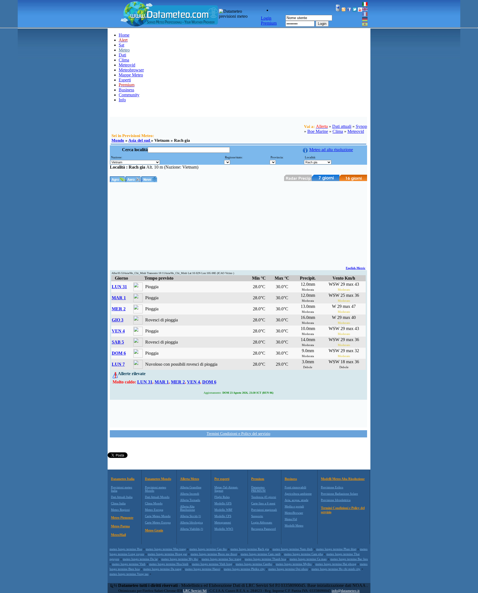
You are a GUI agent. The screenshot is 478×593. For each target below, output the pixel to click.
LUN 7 (118, 364)
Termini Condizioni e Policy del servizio (238, 434)
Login (322, 24)
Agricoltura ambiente (298, 493)
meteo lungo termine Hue (126, 549)
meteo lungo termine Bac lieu (349, 559)
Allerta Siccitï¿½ (190, 516)
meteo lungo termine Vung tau (129, 574)
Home (124, 35)
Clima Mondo (154, 503)
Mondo (117, 140)
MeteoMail (118, 535)
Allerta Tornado (190, 500)
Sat (121, 45)
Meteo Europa (154, 509)
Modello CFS (222, 516)
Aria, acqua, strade (296, 500)
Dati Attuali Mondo (157, 497)
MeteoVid (291, 519)
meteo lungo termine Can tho (208, 549)
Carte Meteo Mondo (158, 516)
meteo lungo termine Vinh (129, 564)
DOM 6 (119, 353)
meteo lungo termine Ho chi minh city (335, 569)
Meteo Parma (120, 526)
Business (126, 89)
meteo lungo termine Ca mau (308, 559)
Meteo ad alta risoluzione (331, 149)
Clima (124, 60)
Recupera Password (263, 528)
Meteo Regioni (120, 509)
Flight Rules (222, 497)
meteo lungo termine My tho (179, 559)
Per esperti (221, 479)
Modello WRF (223, 509)
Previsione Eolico (332, 487)
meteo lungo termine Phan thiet (336, 549)
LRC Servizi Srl (195, 591)
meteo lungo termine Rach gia (249, 549)
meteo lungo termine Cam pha (303, 554)
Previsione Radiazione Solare (339, 493)
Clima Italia (118, 503)
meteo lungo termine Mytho (294, 564)
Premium (257, 479)
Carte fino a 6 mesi (263, 503)
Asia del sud (139, 140)
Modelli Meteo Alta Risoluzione (343, 479)
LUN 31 (119, 286)
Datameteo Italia (122, 479)
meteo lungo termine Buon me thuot (214, 554)
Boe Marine (317, 131)
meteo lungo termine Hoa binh (168, 564)
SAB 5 (118, 342)
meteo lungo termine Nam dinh (292, 549)
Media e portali (294, 506)
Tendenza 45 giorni (263, 497)
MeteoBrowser (294, 512)
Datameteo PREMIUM (258, 489)
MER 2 (119, 308)
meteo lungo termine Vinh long (212, 564)
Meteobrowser (131, 70)
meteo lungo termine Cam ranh (260, 554)
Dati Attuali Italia (122, 497)
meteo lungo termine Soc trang (221, 559)
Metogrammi (222, 522)
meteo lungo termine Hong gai (167, 554)
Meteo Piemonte (122, 518)
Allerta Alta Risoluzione (187, 508)
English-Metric (355, 268)
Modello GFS (223, 503)
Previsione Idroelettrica (335, 500)
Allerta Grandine (190, 487)
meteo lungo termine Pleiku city (244, 569)
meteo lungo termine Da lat (140, 559)
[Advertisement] (238, 223)
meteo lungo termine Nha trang (166, 549)
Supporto (257, 516)
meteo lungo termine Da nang (162, 569)
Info (122, 99)
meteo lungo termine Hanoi (202, 569)
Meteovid (127, 65)
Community (129, 94)
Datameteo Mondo (158, 479)
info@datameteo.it (346, 591)
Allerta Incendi (189, 493)
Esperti (125, 80)
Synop (361, 126)
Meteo (124, 50)
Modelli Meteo (294, 525)
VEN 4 (118, 331)
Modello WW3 (223, 528)
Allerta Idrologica (191, 522)
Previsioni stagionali (264, 509)
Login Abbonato (261, 522)
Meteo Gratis (154, 530)
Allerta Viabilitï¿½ (191, 528)
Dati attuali (341, 126)
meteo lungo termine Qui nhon (288, 569)
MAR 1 (119, 297)
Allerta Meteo (189, 479)
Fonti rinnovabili (295, 487)
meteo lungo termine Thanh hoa (265, 559)
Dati (122, 55)
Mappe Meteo (131, 75)
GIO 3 (117, 320)
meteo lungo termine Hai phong (335, 564)
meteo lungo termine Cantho (254, 564)
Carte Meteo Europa (158, 522)
